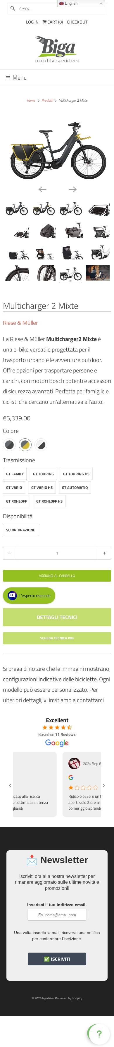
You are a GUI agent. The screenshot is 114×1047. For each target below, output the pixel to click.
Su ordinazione (20, 530)
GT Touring (43, 474)
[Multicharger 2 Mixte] (57, 147)
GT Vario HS (42, 487)
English (70, 3)
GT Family (15, 474)
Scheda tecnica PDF (57, 638)
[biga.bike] (57, 50)
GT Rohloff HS (49, 501)
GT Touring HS (76, 474)
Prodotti (48, 100)
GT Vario (14, 487)
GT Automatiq (75, 487)
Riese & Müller (20, 322)
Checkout (77, 22)
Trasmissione (19, 460)
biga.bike (48, 998)
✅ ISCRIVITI (57, 958)
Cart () (54, 22)
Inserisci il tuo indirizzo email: (57, 904)
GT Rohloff (16, 501)
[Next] (72, 188)
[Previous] (41, 188)
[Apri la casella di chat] (98, 1033)
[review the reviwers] (65, 778)
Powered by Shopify (68, 998)
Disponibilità (17, 516)
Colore (11, 430)
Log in (32, 22)
